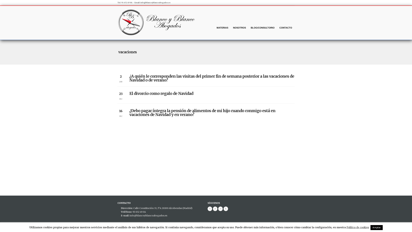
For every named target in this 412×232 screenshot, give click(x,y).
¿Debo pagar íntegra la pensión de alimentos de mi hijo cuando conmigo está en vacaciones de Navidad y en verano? (202, 112)
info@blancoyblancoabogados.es (155, 2)
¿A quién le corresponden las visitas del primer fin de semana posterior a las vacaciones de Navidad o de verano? (211, 78)
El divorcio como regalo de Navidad (161, 93)
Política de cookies (357, 227)
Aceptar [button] (376, 227)
